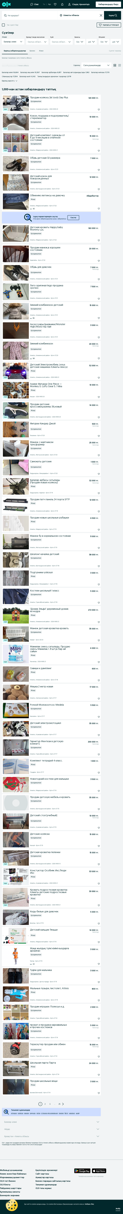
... (54, 1104)
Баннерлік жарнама (9, 1195)
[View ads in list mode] (114, 65)
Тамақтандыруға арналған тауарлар (54, 76)
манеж (26, 1113)
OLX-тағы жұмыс (44, 1188)
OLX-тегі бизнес (8, 1181)
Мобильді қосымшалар (11, 1170)
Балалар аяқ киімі (30, 72)
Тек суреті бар (12, 25)
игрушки (14, 1113)
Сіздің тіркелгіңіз (80, 4)
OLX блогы (5, 1184)
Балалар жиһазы (100, 72)
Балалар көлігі (27, 76)
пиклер (61, 1113)
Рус (49, 4)
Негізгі (4, 66)
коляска (20, 1113)
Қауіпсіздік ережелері (46, 1170)
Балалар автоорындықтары (76, 72)
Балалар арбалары (51, 72)
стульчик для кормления (49, 1113)
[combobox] (31, 15)
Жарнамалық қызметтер (12, 1177)
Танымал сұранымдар (46, 1184)
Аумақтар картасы (45, 1177)
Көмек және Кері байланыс (13, 1174)
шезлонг (72, 1113)
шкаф (77, 1113)
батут (66, 1113)
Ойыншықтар (10, 76)
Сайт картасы (42, 1174)
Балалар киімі (10, 72)
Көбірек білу (89, 1204)
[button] (62, 4)
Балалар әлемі (12, 66)
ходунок (33, 1113)
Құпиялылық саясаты (10, 1192)
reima (38, 1113)
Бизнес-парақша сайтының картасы (53, 1181)
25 (59, 1104)
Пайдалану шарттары (10, 1188)
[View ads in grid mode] (119, 65)
